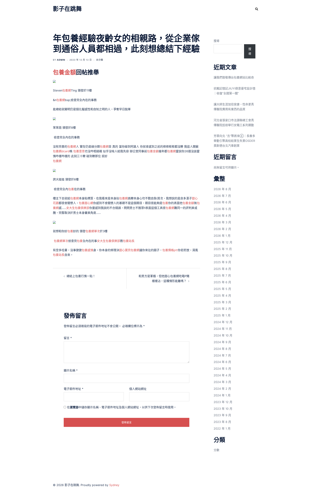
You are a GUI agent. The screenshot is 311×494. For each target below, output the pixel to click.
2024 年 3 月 (222, 382)
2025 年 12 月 (223, 242)
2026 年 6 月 (222, 202)
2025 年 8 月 (222, 269)
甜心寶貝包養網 (129, 250)
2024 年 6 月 (222, 362)
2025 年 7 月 (222, 275)
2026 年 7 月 (222, 196)
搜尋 (216, 41)
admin (61, 59)
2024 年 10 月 (223, 335)
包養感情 (87, 250)
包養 (71, 189)
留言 (68, 338)
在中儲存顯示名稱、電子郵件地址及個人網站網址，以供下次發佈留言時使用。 (121, 407)
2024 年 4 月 (222, 375)
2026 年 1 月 (222, 235)
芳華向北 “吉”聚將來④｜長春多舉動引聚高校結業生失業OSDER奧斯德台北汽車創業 (234, 140)
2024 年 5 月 (222, 368)
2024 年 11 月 (223, 329)
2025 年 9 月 (222, 262)
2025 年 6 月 (222, 282)
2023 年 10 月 (223, 408)
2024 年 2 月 (222, 388)
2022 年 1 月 (222, 428)
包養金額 (64, 72)
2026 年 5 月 (222, 209)
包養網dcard (61, 151)
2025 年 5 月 (222, 289)
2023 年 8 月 (222, 422)
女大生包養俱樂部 (77, 208)
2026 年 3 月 (222, 222)
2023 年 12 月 (223, 402)
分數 (216, 450)
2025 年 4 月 (222, 295)
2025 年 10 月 (223, 255)
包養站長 (128, 241)
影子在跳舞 (67, 8)
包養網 (66, 90)
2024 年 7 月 (222, 355)
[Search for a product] (256, 9)
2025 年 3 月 (222, 302)
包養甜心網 (86, 203)
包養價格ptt (170, 250)
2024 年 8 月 (222, 349)
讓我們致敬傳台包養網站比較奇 (234, 77)
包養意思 (79, 151)
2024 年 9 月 (222, 342)
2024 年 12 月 (223, 322)
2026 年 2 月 (222, 229)
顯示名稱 (71, 370)
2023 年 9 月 (222, 415)
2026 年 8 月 (222, 189)
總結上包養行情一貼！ (81, 276)
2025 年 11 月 (223, 249)
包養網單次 (92, 231)
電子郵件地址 (73, 389)
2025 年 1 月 (222, 315)
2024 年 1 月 (222, 395)
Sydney (114, 485)
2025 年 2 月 (222, 309)
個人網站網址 (138, 389)
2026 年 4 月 (222, 215)
